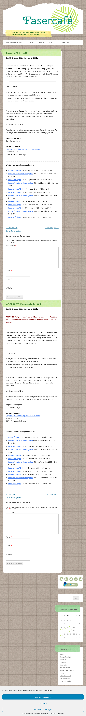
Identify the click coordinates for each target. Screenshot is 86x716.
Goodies (63, 662)
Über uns (65, 42)
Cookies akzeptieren (43, 697)
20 (61, 634)
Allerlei (62, 654)
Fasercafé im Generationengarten (20, 174)
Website (9, 288)
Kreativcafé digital (14, 180)
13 (61, 631)
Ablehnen (43, 703)
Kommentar (11, 246)
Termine (41, 42)
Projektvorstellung (66, 668)
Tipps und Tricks (65, 676)
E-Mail (9, 279)
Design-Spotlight (65, 657)
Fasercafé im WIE (14, 170)
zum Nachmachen (66, 681)
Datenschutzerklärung (41, 713)
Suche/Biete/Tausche (67, 670)
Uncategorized (65, 678)
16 (71, 631)
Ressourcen (53, 42)
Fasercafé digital (52, 228)
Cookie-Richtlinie (27, 713)
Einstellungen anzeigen (43, 709)
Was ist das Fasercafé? (14, 42)
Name (9, 270)
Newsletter (63, 665)
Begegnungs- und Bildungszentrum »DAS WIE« (23, 149)
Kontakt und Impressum (56, 713)
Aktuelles (30, 42)
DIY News (63, 660)
